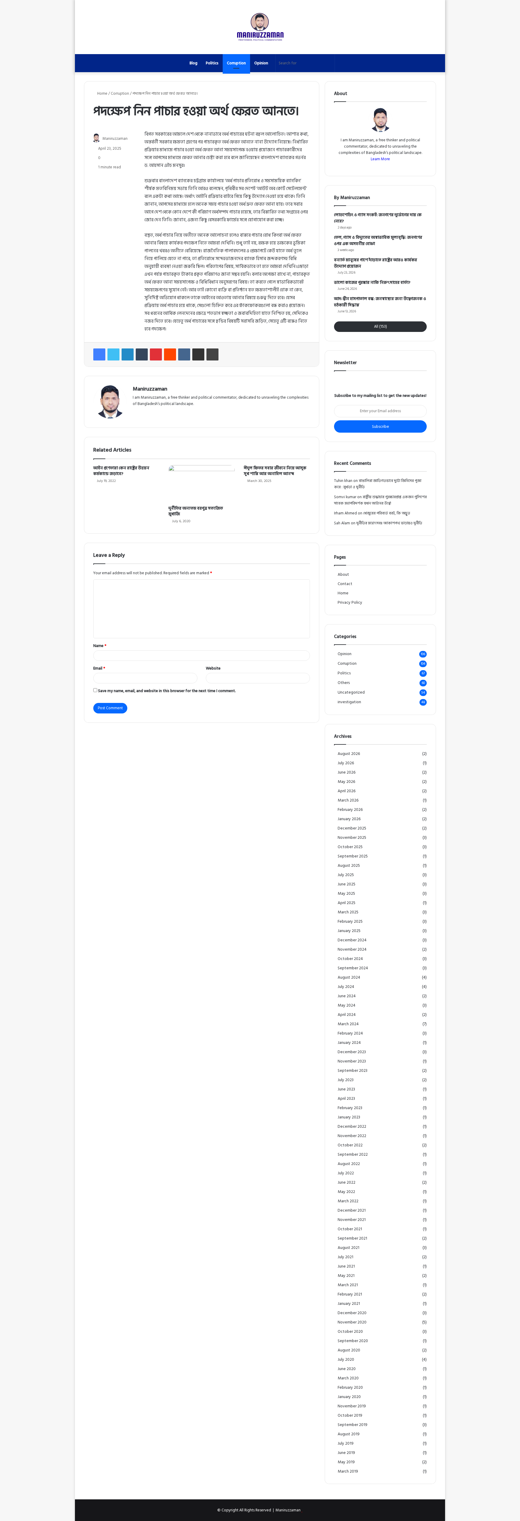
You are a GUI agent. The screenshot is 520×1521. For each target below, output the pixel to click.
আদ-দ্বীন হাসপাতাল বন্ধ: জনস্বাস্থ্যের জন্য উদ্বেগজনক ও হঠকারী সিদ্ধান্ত (380, 301)
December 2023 (352, 1052)
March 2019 (348, 1471)
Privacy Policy (350, 602)
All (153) (380, 326)
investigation (349, 702)
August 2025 (349, 866)
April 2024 (347, 1015)
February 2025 (350, 921)
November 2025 (352, 838)
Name (99, 645)
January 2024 (349, 1043)
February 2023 (350, 1108)
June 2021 (346, 1266)
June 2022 (346, 1182)
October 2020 (350, 1332)
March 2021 (348, 1285)
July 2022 (346, 1173)
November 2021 (352, 1220)
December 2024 (352, 940)
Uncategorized (351, 692)
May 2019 (346, 1462)
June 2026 (346, 772)
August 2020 (349, 1350)
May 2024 (346, 1005)
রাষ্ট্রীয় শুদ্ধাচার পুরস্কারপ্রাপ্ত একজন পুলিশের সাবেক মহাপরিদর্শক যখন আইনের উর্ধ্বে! (380, 500)
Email (99, 668)
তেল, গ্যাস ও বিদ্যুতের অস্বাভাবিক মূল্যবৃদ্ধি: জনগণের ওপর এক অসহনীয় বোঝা (378, 240)
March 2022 (348, 1201)
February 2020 (350, 1388)
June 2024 (347, 996)
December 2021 (352, 1210)
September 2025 (353, 856)
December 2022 (352, 1127)
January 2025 (349, 931)
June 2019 (346, 1453)
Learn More (380, 159)
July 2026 (346, 763)
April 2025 (346, 903)
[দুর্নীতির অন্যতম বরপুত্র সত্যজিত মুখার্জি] (202, 483)
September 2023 (352, 1071)
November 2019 (352, 1406)
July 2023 (346, 1080)
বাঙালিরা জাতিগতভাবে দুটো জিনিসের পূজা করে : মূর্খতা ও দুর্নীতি (377, 483)
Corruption (236, 63)
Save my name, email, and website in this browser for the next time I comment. (167, 691)
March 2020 (348, 1378)
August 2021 (348, 1248)
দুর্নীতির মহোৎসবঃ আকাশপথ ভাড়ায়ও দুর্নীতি (389, 523)
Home (101, 93)
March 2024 (348, 1024)
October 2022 (350, 1145)
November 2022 (352, 1136)
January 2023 (349, 1117)
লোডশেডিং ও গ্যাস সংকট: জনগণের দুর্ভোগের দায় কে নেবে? (378, 218)
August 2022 (349, 1164)
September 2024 (353, 968)
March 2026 (348, 800)
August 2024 (349, 977)
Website (213, 668)
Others (344, 683)
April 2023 (346, 1099)
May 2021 (346, 1276)
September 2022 (353, 1154)
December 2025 (352, 828)
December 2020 (352, 1313)
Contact (345, 584)
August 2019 (349, 1434)
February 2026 (350, 810)
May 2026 (346, 782)
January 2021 (349, 1304)
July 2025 (346, 875)
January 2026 (349, 819)
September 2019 (352, 1425)
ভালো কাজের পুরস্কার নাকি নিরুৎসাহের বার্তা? (372, 282)
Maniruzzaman (115, 138)
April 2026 (346, 791)
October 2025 (350, 847)
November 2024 (352, 949)
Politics (212, 63)
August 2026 (349, 754)
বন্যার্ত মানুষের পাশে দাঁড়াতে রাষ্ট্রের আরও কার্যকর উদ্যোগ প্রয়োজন (375, 263)
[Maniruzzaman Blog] (260, 27)
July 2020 (346, 1360)
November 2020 (352, 1322)
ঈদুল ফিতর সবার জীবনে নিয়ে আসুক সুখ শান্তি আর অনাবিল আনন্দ (275, 471)
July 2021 (345, 1257)
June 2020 (347, 1369)
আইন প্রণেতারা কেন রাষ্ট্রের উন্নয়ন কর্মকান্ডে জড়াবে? (121, 471)
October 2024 (350, 959)
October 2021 (350, 1229)
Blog (193, 63)
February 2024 (350, 1033)
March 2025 (348, 912)
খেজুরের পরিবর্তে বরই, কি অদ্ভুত (386, 513)
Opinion (261, 63)
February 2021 (350, 1294)
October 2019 (350, 1415)
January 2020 (349, 1397)
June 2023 (346, 1089)
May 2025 (346, 894)
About (343, 574)
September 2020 (353, 1341)
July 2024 (346, 987)
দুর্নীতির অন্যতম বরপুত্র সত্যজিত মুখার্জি (196, 511)
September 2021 (352, 1238)
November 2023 (352, 1061)
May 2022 (346, 1192)
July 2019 (346, 1443)
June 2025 (346, 884)
